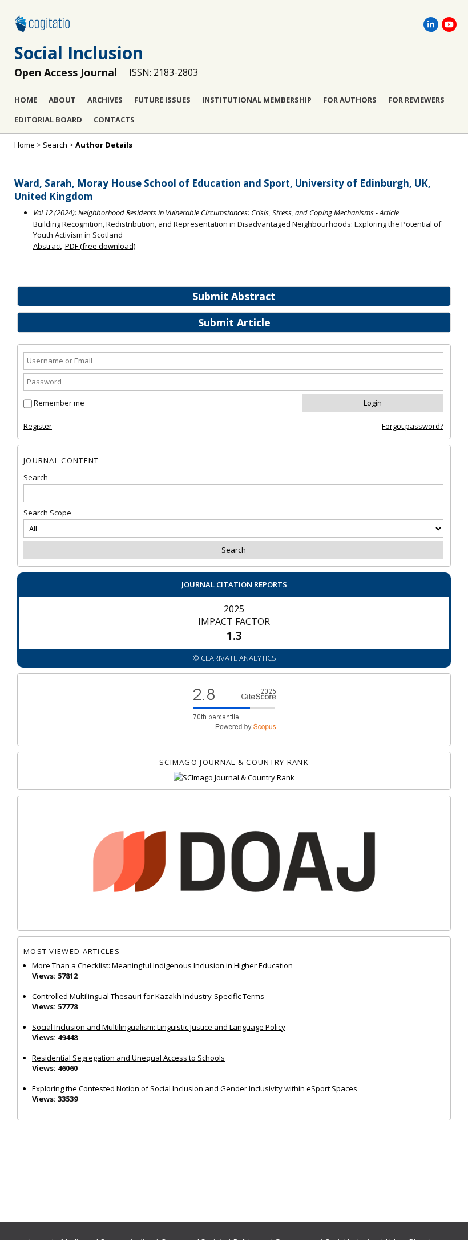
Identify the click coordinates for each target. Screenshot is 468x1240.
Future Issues (162, 100)
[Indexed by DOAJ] (234, 863)
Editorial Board (48, 119)
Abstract (47, 246)
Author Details (103, 145)
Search (55, 145)
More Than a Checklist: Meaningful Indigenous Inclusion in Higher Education (162, 965)
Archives (105, 100)
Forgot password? (412, 426)
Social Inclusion (78, 52)
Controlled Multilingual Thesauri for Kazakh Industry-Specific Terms (148, 996)
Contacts (114, 119)
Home (25, 100)
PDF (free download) (100, 246)
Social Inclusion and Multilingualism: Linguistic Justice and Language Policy (158, 1027)
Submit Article (234, 322)
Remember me (59, 403)
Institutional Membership (257, 100)
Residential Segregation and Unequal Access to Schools (128, 1058)
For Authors (350, 100)
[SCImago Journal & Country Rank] (234, 778)
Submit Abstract (234, 296)
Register (37, 426)
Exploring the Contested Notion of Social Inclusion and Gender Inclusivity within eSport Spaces (194, 1088)
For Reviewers (416, 100)
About (62, 100)
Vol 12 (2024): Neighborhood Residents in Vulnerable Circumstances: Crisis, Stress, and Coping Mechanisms (203, 212)
